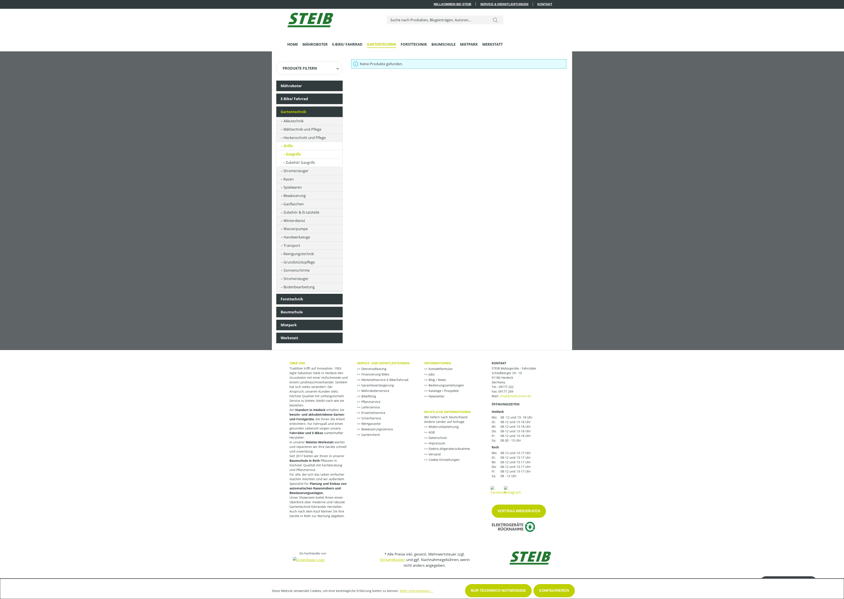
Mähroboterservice (374, 391)
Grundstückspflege (299, 262)
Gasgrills (293, 154)
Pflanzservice (370, 402)
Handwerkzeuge (297, 237)
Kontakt (544, 4)
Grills (288, 145)
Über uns (297, 363)
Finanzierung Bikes (374, 374)
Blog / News (437, 380)
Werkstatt (289, 338)
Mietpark (289, 325)
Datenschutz (437, 438)
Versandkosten (392, 559)
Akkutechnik (294, 121)
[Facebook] (498, 490)
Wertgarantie (370, 424)
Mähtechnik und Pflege (302, 129)
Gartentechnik (293, 111)
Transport (292, 245)
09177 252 (506, 387)
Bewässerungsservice (376, 429)
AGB (431, 432)
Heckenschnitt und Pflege (305, 137)
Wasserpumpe (296, 228)
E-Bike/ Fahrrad (294, 98)
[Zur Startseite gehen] (310, 19)
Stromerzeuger (296, 170)
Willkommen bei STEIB (452, 4)
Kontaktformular (440, 369)
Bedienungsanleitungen (446, 385)
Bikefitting (368, 396)
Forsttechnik (292, 299)
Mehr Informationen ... (416, 591)
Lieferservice (370, 407)
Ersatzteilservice (372, 413)
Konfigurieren (554, 590)
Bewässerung (295, 195)
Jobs (431, 374)
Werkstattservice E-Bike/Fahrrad (384, 380)
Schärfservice (370, 418)
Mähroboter (291, 85)
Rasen (289, 179)
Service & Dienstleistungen (504, 4)
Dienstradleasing (373, 369)
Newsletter (436, 396)
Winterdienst (294, 220)
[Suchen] (495, 20)
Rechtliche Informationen (447, 412)
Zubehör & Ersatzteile (301, 212)
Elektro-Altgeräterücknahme (449, 449)
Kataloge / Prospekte (443, 391)
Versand (434, 454)
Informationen (437, 363)
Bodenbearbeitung (299, 287)
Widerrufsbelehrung (443, 427)
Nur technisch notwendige (498, 590)
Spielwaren (293, 187)
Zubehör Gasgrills (300, 162)
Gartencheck (370, 435)
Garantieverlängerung (377, 385)
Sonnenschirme (297, 270)
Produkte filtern (300, 68)
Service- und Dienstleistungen (383, 363)
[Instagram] (512, 490)
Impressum (436, 443)
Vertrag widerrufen (518, 511)
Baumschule (292, 312)
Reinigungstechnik (299, 253)
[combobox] (437, 20)
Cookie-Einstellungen (444, 460)
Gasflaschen (294, 204)
